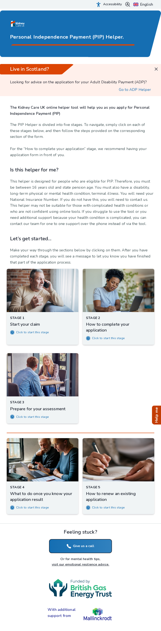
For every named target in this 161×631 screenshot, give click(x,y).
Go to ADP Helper (135, 89)
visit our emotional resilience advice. (80, 564)
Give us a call (83, 546)
